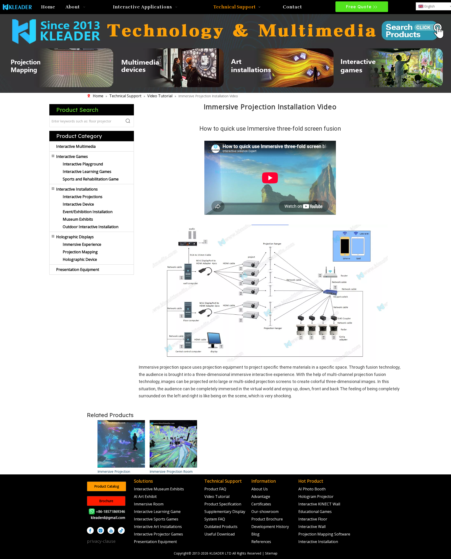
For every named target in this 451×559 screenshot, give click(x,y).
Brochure (106, 501)
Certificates (261, 504)
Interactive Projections (82, 196)
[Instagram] (100, 530)
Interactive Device (78, 204)
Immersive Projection (113, 471)
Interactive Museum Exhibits (159, 489)
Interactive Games (72, 156)
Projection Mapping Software (324, 534)
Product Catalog (106, 486)
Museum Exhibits (78, 219)
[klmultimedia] (225, 53)
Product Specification (222, 504)
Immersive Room (148, 504)
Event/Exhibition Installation (88, 211)
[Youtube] (111, 530)
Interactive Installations (77, 189)
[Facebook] (90, 530)
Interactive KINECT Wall (319, 504)
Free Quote (359, 6)
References (261, 541)
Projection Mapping (80, 251)
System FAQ (214, 519)
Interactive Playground (83, 164)
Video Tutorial (216, 496)
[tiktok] (121, 530)
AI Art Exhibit (145, 496)
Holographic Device (80, 259)
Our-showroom (265, 511)
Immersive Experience (82, 244)
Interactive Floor (312, 519)
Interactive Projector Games (158, 534)
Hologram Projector (316, 496)
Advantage (260, 496)
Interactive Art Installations (158, 526)
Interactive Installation (318, 541)
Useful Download (219, 534)
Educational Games (315, 511)
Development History (270, 526)
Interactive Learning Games (87, 171)
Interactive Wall (312, 526)
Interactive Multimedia (76, 146)
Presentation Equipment (77, 269)
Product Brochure (267, 519)
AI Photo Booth (312, 489)
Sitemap (271, 553)
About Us (259, 489)
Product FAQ (215, 489)
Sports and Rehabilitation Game (91, 179)
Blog (255, 534)
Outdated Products (220, 526)
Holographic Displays (75, 236)
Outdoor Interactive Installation (90, 226)
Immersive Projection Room (171, 471)
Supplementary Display (224, 511)
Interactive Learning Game (157, 511)
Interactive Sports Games (156, 519)
